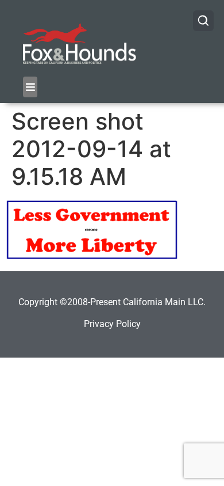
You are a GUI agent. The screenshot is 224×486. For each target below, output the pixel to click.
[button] (30, 87)
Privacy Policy (112, 323)
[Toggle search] (203, 20)
